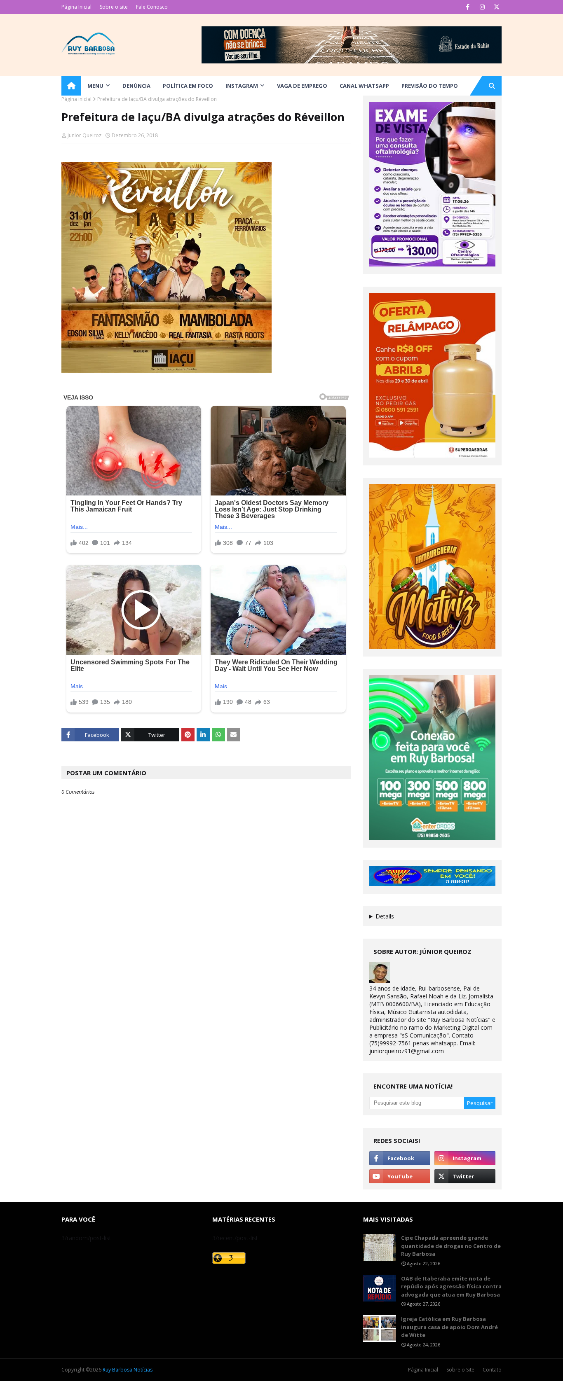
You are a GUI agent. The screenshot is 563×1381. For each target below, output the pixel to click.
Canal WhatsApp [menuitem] (364, 85)
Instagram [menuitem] (241, 85)
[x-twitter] (496, 7)
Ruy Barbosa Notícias (127, 1369)
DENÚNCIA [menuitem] (136, 85)
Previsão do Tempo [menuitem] (429, 85)
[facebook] (467, 7)
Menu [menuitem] (95, 85)
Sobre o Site (460, 1369)
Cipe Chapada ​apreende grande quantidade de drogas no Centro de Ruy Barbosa (451, 1245)
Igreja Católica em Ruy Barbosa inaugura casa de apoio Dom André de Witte (449, 1327)
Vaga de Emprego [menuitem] (302, 85)
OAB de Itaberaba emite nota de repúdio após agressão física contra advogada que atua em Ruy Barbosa (451, 1286)
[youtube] (399, 1176)
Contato (492, 1369)
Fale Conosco (152, 6)
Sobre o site (114, 6)
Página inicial (76, 99)
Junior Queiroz (84, 135)
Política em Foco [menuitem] (188, 85)
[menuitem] (71, 86)
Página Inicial (76, 6)
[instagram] (482, 7)
